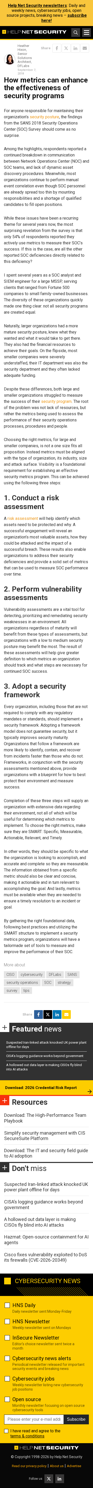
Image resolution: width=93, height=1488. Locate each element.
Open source (26, 1399)
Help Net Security (68, 1457)
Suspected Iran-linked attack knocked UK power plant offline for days (46, 1187)
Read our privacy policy (29, 1466)
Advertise (74, 1466)
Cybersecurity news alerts (41, 1358)
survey (11, 990)
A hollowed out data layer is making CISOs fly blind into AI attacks (40, 1222)
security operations (22, 982)
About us (57, 1466)
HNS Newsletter (31, 1321)
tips (26, 990)
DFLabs (55, 974)
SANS (72, 974)
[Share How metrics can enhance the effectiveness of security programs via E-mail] (84, 48)
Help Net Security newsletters (37, 5)
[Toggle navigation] (86, 32)
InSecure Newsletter (35, 1338)
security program (56, 401)
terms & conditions (27, 1436)
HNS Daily (23, 1305)
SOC (47, 982)
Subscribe (76, 1419)
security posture (44, 116)
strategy (64, 982)
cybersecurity (32, 974)
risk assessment (22, 518)
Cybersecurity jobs (33, 1379)
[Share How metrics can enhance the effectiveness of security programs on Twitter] (66, 48)
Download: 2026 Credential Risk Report (41, 1087)
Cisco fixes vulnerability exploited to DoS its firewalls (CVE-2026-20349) (45, 1257)
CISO (10, 974)
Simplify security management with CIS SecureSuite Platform (44, 1135)
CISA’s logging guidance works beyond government (44, 1056)
